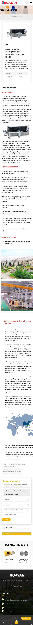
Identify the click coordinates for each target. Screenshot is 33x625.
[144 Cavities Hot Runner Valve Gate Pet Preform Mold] (9, 553)
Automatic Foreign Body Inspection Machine (17, 464)
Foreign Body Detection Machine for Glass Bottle (11, 471)
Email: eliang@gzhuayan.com (11, 611)
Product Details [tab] (9, 88)
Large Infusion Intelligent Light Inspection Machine (12, 474)
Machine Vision (18, 16)
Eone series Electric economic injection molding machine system (24, 560)
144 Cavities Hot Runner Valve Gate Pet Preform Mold (9, 560)
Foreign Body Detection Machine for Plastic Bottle (12, 469)
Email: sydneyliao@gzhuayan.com (12, 607)
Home (12, 16)
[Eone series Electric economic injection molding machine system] (24, 553)
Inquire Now (27, 618)
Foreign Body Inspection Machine (9, 466)
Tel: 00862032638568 (9, 603)
